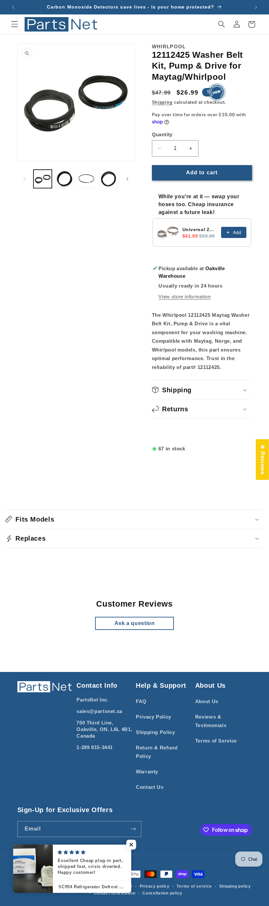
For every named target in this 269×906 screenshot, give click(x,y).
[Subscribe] (133, 829)
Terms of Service (216, 741)
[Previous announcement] (13, 7)
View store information (184, 296)
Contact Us (149, 787)
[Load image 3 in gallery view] (86, 179)
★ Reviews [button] (262, 459)
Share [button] (167, 431)
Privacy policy (155, 886)
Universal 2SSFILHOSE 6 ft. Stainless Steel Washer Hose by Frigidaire (199, 229)
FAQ (141, 701)
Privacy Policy (153, 717)
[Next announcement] (256, 7)
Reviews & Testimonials (211, 721)
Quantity (162, 134)
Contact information (114, 893)
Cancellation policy (162, 893)
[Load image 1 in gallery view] (42, 179)
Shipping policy (235, 886)
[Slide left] (24, 179)
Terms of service (194, 886)
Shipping (162, 102)
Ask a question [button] (134, 623)
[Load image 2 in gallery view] (64, 179)
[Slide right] (127, 179)
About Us (206, 701)
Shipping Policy (155, 732)
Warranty (147, 771)
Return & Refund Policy (156, 752)
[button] (14, 24)
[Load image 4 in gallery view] (108, 179)
